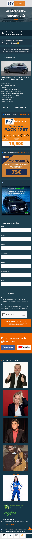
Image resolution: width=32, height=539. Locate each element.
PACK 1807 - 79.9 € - (17, 115)
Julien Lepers (16, 389)
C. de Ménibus (16, 417)
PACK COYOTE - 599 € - (17, 183)
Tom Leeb (16, 472)
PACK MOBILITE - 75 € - (17, 153)
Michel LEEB (16, 474)
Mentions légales (9, 529)
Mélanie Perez (16, 502)
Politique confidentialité (20, 529)
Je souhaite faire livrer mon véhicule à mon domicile (15, 308)
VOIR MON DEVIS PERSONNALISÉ (16, 323)
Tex (16, 444)
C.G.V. (3, 531)
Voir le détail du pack (23, 115)
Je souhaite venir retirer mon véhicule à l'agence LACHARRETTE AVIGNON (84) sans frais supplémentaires (15, 301)
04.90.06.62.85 (9, 524)
